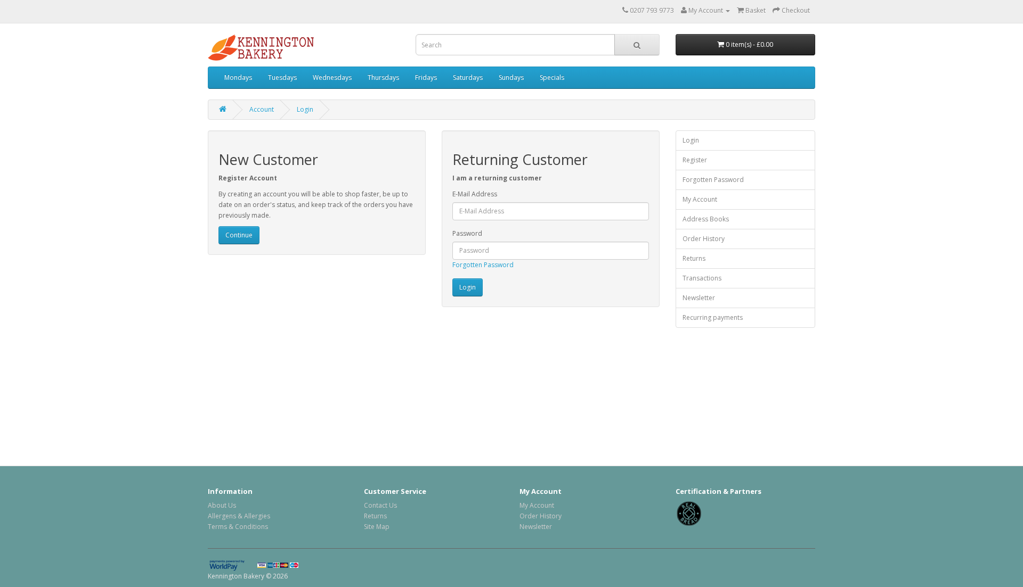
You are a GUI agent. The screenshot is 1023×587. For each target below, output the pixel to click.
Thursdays (383, 77)
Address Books (706, 219)
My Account (700, 199)
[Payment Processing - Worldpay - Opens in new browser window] (232, 564)
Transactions (702, 278)
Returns (694, 258)
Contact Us (380, 505)
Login (305, 109)
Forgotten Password (483, 264)
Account (261, 109)
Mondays (238, 77)
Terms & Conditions (238, 526)
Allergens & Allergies (239, 515)
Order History (704, 238)
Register (695, 159)
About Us (222, 505)
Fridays (426, 77)
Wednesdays (332, 77)
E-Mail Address (474, 194)
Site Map (376, 526)
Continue (239, 234)
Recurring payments (713, 317)
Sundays (511, 77)
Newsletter (699, 297)
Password (467, 233)
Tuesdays (282, 77)
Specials (552, 77)
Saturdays (468, 77)
